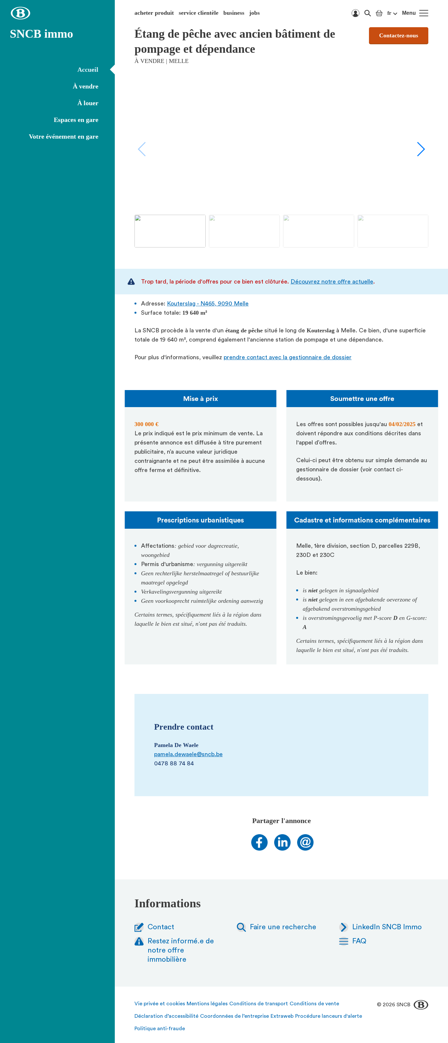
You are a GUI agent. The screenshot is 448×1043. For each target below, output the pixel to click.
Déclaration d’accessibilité (166, 1016)
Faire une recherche (283, 927)
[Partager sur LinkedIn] (282, 849)
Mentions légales (207, 1003)
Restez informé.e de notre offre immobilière (181, 950)
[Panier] (379, 13)
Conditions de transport (258, 1003)
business (233, 13)
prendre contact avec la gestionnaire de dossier (288, 357)
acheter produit (154, 13)
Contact (161, 927)
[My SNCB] (355, 13)
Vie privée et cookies (159, 1003)
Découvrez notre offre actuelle (332, 282)
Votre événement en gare (63, 136)
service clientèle (198, 13)
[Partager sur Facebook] (259, 849)
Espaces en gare (76, 119)
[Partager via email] (305, 849)
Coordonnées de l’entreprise (234, 1016)
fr (389, 13)
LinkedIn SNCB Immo (387, 927)
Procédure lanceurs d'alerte (328, 1016)
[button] (420, 149)
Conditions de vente (314, 1003)
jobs (254, 13)
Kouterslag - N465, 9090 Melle (208, 303)
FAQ (359, 941)
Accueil (87, 69)
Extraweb (282, 1016)
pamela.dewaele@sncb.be (188, 754)
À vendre (85, 86)
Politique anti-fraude (159, 1028)
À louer (87, 103)
